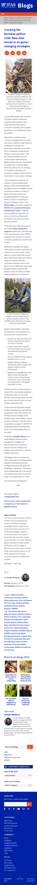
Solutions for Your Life (12, 757)
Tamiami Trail (26, 636)
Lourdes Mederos (12, 714)
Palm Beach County (16, 625)
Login (6, 853)
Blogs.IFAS (8, 755)
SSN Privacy (8, 863)
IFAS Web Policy (10, 868)
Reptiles (14, 631)
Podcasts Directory (11, 845)
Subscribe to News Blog (18, 767)
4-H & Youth (8, 831)
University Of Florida (12, 644)
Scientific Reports (20, 436)
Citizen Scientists (10, 617)
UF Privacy (8, 860)
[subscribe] (29, 804)
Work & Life (8, 828)
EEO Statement (9, 870)
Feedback (7, 840)
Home (6, 18)
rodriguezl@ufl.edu (11, 497)
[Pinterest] (14, 809)
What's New (8, 851)
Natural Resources (11, 600)
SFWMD (7, 633)
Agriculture (8, 821)
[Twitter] (9, 809)
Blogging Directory (10, 843)
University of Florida (30, 880)
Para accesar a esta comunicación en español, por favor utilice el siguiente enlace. (17, 504)
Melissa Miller (9, 205)
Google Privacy (9, 865)
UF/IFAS (19, 603)
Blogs (25, 5)
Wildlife (15, 609)
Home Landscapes (10, 826)
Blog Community (17, 595)
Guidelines (7, 848)
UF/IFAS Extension (11, 606)
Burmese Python (25, 614)
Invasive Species (21, 598)
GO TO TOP (20, 879)
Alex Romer (12, 611)
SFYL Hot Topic (9, 603)
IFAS (32, 881)
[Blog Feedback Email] (23, 809)
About (6, 838)
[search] (30, 747)
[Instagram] (28, 809)
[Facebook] (4, 809)
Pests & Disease (25, 600)
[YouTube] (18, 809)
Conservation (9, 598)
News (12, 18)
